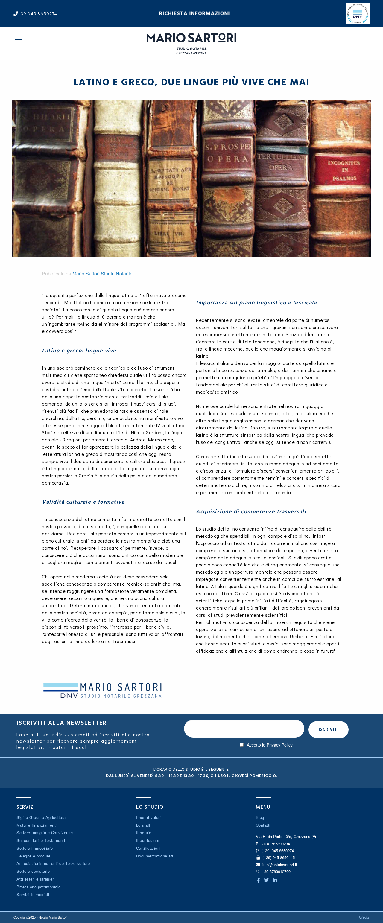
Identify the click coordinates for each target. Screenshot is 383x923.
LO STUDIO (150, 807)
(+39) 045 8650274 (277, 850)
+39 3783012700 (276, 871)
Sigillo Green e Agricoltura (41, 817)
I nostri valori (148, 817)
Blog (260, 817)
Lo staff (143, 825)
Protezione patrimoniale (38, 887)
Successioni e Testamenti (40, 840)
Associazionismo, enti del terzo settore (53, 863)
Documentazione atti (155, 856)
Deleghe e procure (33, 856)
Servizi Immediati (32, 894)
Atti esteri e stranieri (35, 879)
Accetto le (270, 745)
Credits (364, 917)
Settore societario (33, 871)
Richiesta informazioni (194, 14)
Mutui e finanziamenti (36, 825)
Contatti (263, 825)
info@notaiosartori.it (279, 864)
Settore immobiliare (34, 848)
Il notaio (143, 832)
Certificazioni (148, 848)
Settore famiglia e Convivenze (44, 832)
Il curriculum (147, 840)
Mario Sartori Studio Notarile (102, 273)
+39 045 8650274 (37, 13)
